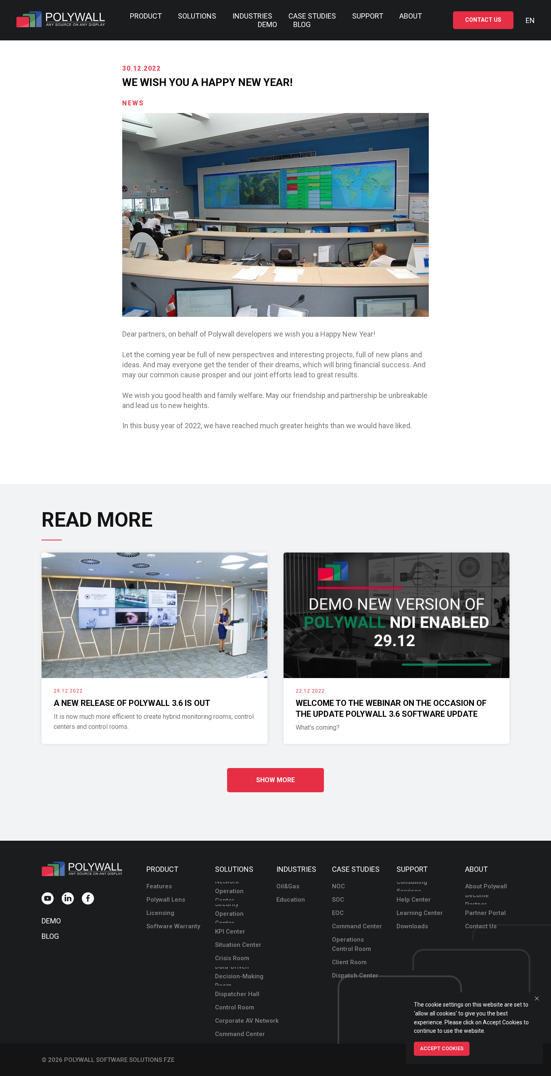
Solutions (197, 16)
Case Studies (312, 16)
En (530, 20)
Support (367, 16)
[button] (483, 20)
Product (146, 16)
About (410, 16)
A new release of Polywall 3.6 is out (132, 703)
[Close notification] (537, 998)
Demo (267, 24)
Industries (252, 16)
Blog (302, 24)
